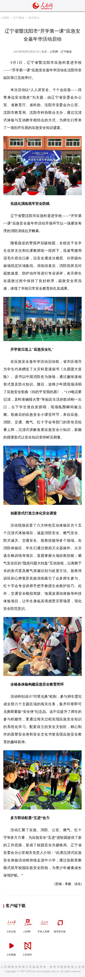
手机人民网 (43, 931)
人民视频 (11, 954)
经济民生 (34, 17)
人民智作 (27, 954)
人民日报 (11, 931)
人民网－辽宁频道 (61, 51)
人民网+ (27, 931)
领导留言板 (60, 931)
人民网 (5, 17)
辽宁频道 (18, 17)
